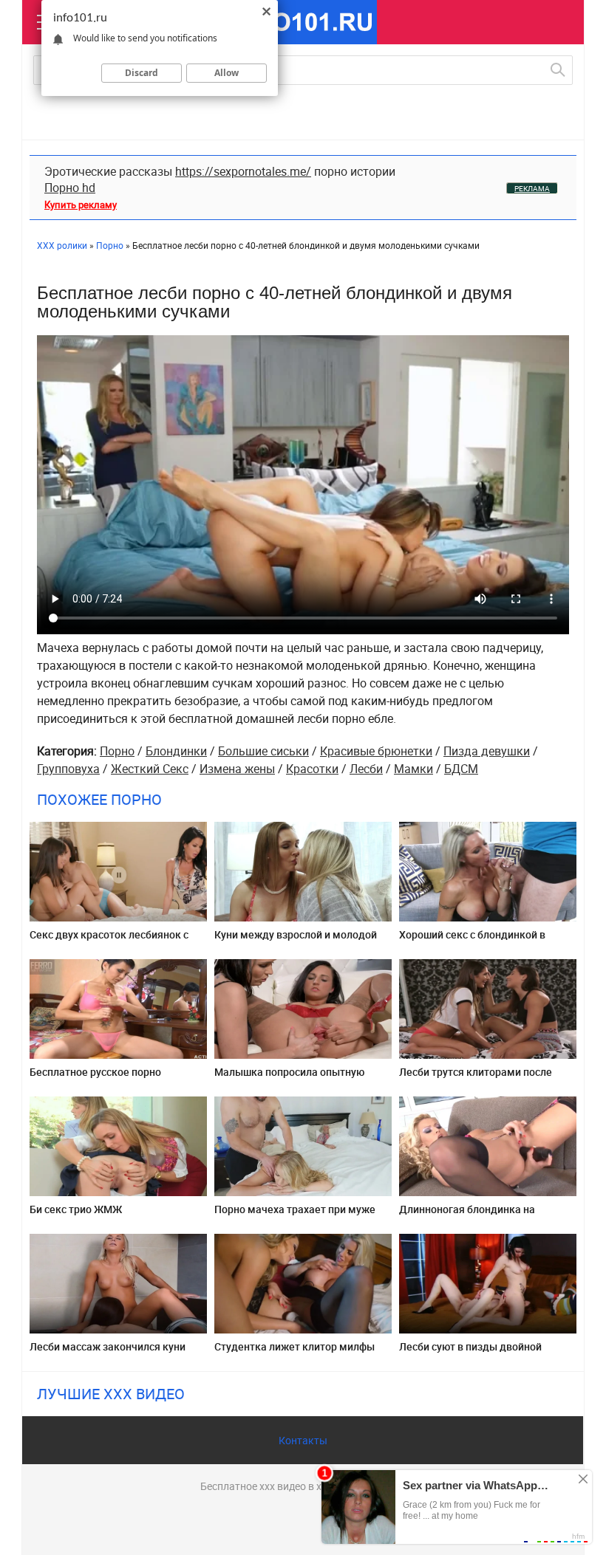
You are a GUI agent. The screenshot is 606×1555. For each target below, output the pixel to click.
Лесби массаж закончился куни (107, 1346)
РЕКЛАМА (532, 188)
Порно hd (69, 187)
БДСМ (461, 769)
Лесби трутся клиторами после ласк (475, 1078)
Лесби (366, 769)
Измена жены (237, 769)
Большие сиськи (263, 751)
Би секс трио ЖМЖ (76, 1209)
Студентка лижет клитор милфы (294, 1346)
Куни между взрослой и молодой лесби (295, 940)
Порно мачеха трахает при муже (294, 1209)
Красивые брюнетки (376, 751)
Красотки (312, 769)
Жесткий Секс (149, 769)
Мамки (413, 769)
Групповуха (68, 769)
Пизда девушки (486, 751)
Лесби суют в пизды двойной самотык (470, 1352)
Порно (117, 751)
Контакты (303, 1440)
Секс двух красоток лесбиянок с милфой (109, 940)
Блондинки (176, 751)
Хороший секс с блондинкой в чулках (472, 940)
